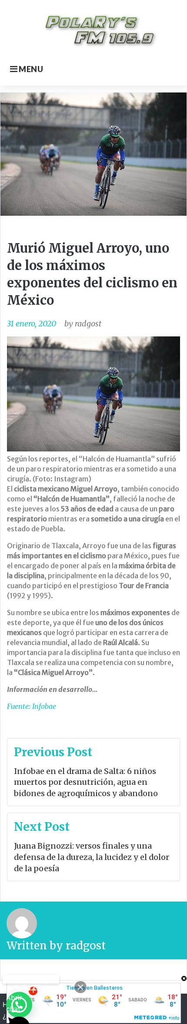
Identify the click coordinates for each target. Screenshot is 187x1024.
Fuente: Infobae (31, 706)
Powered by (30, 979)
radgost (88, 324)
